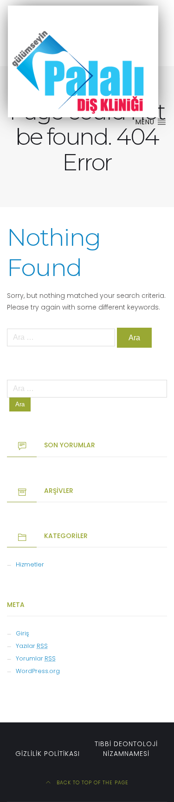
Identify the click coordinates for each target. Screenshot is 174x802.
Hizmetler (30, 564)
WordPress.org (38, 671)
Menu (146, 122)
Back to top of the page (92, 782)
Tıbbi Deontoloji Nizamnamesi (126, 748)
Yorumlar (36, 658)
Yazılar (32, 646)
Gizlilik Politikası (47, 753)
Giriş (22, 633)
